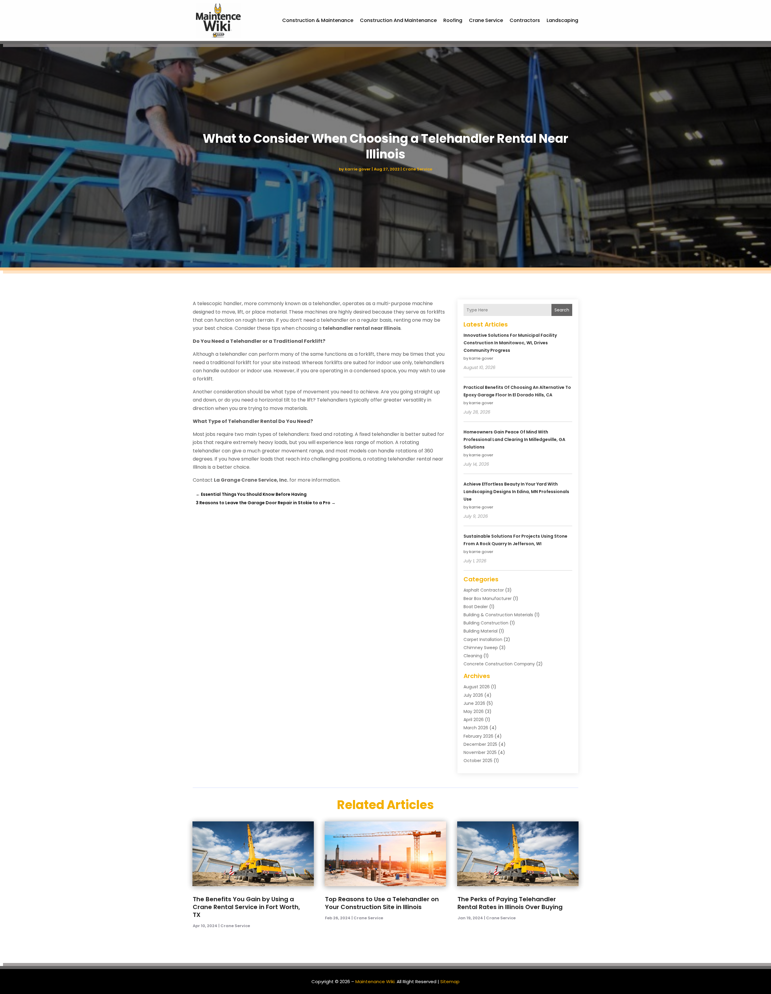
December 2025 (480, 744)
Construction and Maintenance (398, 20)
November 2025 (480, 752)
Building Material (481, 631)
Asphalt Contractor (484, 590)
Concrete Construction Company (499, 664)
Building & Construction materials (498, 615)
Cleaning (473, 656)
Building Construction (486, 623)
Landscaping (562, 20)
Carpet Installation (483, 639)
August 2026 (477, 687)
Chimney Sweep (481, 648)
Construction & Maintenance (317, 20)
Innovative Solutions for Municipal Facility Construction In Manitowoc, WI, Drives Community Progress (510, 342)
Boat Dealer (476, 607)
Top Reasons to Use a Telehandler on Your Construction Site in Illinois (382, 903)
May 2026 (474, 711)
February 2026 (478, 736)
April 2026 (474, 720)
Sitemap (450, 981)
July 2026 (473, 695)
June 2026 (474, 703)
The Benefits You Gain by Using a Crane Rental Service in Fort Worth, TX (246, 907)
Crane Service (486, 20)
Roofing (452, 20)
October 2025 (478, 761)
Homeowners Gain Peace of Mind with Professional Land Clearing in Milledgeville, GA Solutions (514, 439)
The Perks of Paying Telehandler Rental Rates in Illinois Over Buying (510, 903)
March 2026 (476, 728)
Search (561, 310)
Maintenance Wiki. (375, 981)
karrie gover (358, 169)
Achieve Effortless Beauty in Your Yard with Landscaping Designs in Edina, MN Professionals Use (516, 491)
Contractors (525, 20)
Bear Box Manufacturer (488, 598)
